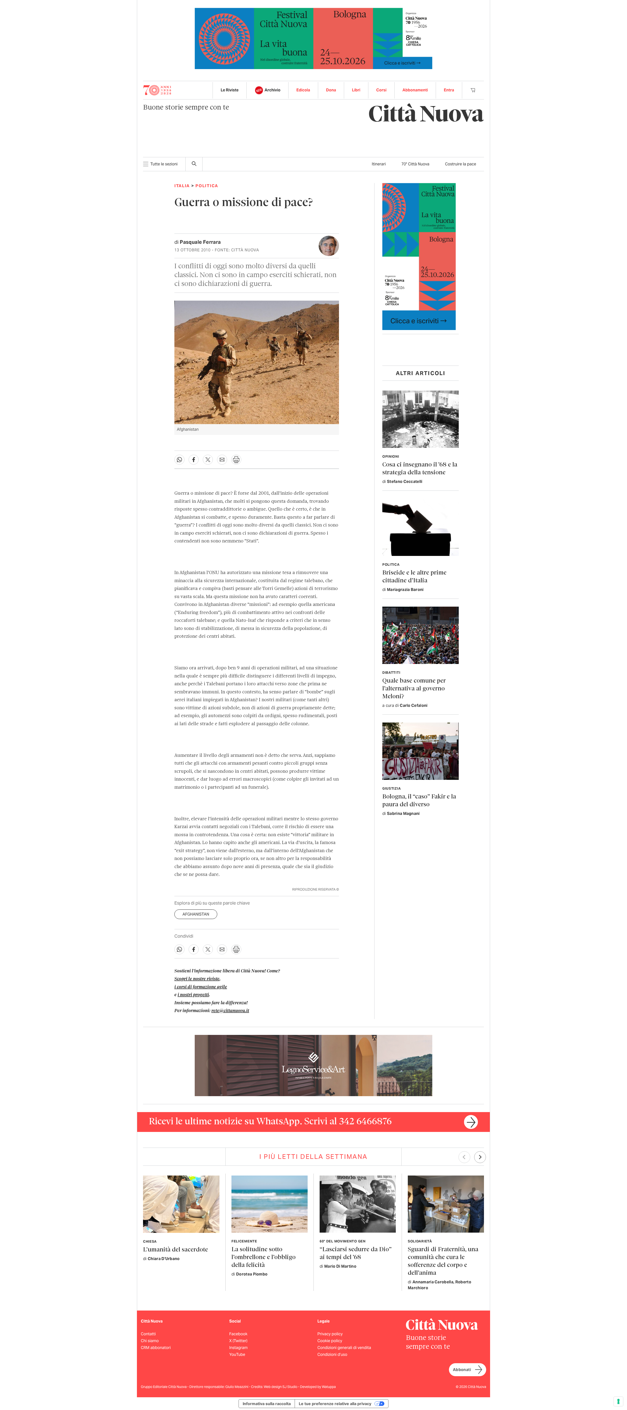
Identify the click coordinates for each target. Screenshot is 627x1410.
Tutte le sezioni (164, 164)
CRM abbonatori (156, 1347)
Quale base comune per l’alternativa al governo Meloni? (414, 689)
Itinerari (379, 164)
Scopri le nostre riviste (196, 979)
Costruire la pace (460, 164)
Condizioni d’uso (332, 1354)
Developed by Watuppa (318, 1387)
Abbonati (462, 1369)
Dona (331, 90)
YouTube (237, 1354)
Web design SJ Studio (281, 1387)
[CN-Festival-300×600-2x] (419, 256)
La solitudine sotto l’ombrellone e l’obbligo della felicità (263, 1257)
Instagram (238, 1347)
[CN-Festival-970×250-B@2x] (313, 38)
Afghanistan (195, 914)
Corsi (381, 90)
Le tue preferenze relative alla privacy (335, 1403)
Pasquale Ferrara (200, 242)
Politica (206, 185)
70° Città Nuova (415, 164)
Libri (356, 90)
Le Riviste (230, 90)
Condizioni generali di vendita (344, 1347)
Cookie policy (329, 1340)
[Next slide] (480, 1157)
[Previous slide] (464, 1157)
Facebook (238, 1333)
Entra (449, 90)
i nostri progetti (193, 995)
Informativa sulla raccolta (267, 1403)
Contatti (148, 1333)
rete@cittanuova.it (230, 1010)
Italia (182, 185)
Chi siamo (150, 1340)
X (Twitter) (238, 1340)
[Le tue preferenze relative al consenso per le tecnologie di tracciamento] (618, 1401)
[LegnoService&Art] (313, 1065)
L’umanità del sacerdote (175, 1250)
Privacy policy (330, 1333)
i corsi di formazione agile (200, 987)
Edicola (303, 90)
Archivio (272, 90)
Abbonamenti (415, 90)
